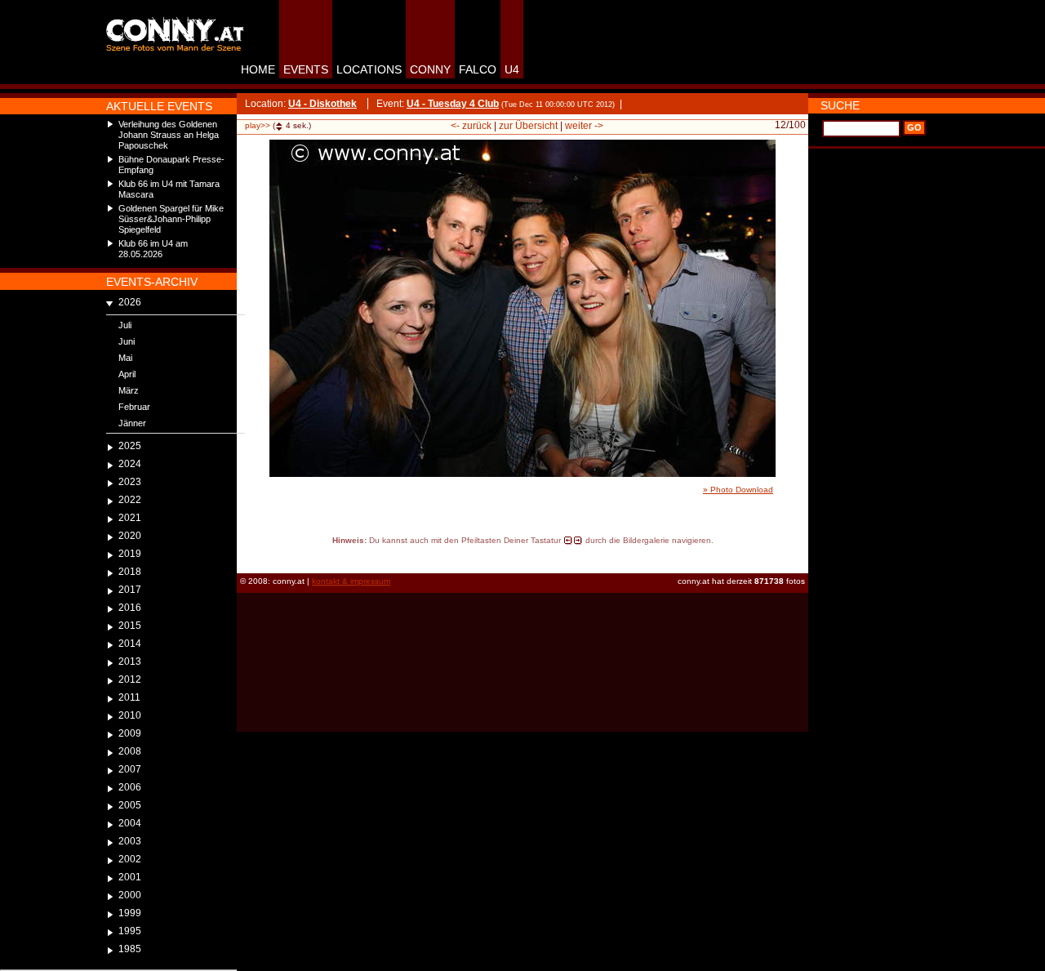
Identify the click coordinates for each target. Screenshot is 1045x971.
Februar (134, 407)
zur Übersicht (528, 125)
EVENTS (305, 69)
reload (251, 555)
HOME (258, 69)
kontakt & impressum (351, 581)
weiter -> (584, 125)
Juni (126, 341)
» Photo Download (738, 489)
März (128, 390)
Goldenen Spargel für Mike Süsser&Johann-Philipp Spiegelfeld (171, 218)
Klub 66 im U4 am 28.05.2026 (153, 248)
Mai (125, 358)
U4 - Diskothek (322, 103)
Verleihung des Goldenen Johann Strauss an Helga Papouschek (168, 134)
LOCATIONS (369, 69)
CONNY (430, 69)
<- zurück (471, 125)
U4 (512, 69)
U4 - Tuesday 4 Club (453, 103)
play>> (257, 125)
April (127, 374)
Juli (124, 325)
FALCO (477, 69)
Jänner (132, 423)
